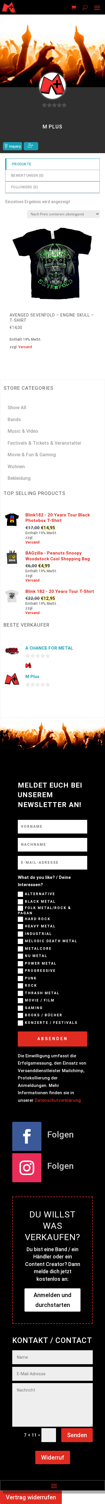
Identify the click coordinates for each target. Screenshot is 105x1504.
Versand (25, 347)
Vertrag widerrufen (31, 1497)
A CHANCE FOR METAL (49, 648)
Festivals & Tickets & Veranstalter (44, 443)
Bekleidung (19, 478)
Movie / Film (40, 1001)
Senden (77, 1435)
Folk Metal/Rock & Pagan (44, 910)
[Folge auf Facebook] (26, 1136)
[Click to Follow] (31, 146)
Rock (31, 986)
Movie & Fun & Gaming (32, 454)
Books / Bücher (43, 1015)
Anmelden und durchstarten (52, 1300)
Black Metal (40, 901)
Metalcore (38, 949)
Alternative (40, 894)
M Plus (32, 676)
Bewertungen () (27, 176)
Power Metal (41, 963)
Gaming (34, 1008)
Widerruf (52, 1457)
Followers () (24, 187)
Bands (14, 419)
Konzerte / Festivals (51, 1023)
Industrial (38, 934)
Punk (31, 978)
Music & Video (23, 431)
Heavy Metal (40, 926)
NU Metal (36, 956)
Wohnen (16, 466)
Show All (17, 407)
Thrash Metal (42, 993)
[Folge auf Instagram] (26, 1167)
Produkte (21, 164)
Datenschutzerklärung (58, 1100)
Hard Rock (37, 919)
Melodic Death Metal (51, 941)
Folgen (60, 1134)
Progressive (40, 971)
